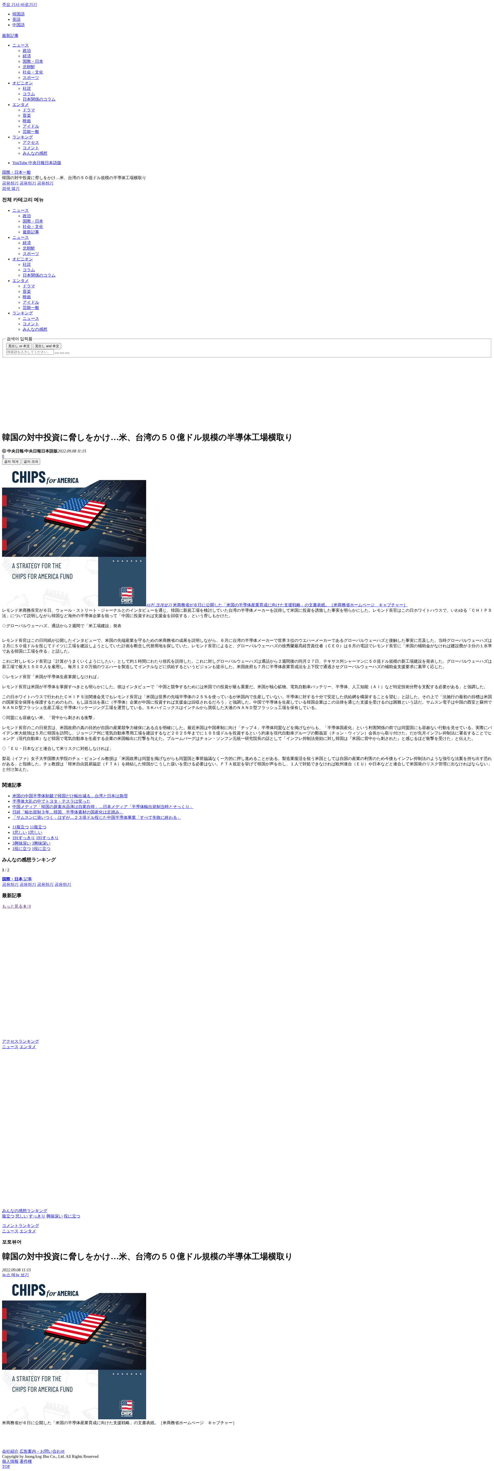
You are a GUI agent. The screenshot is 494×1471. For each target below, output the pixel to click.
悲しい (21, 1216)
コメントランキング (20, 1225)
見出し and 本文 (47, 346)
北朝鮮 (29, 67)
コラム (29, 94)
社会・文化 (33, 72)
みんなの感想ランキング (24, 1211)
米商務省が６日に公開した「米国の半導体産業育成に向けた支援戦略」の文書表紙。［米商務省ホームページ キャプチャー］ (290, 605)
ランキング (22, 137)
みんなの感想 (35, 153)
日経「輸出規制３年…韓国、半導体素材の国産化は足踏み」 (67, 812)
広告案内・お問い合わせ (42, 1451)
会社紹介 (10, 1451)
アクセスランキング (20, 1041)
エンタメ (20, 104)
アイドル (31, 126)
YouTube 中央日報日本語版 (36, 163)
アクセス (31, 142)
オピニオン (22, 83)
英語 (16, 19)
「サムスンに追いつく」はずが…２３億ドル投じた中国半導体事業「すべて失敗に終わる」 (96, 817)
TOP (6, 1466)
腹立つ (8, 1216)
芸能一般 (31, 131)
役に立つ (72, 1216)
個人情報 (10, 1461)
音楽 (27, 115)
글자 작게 (11, 461)
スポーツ (31, 77)
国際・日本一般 (16, 172)
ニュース (20, 45)
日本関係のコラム (39, 99)
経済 (27, 56)
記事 (17, 879)
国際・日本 (33, 61)
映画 (27, 121)
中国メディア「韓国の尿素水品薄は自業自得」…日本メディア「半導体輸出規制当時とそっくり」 (102, 806)
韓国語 (18, 14)
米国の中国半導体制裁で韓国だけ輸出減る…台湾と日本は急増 (70, 796)
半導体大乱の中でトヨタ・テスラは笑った (51, 801)
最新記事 (10, 35)
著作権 (26, 1461)
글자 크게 (31, 461)
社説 (27, 88)
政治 (27, 50)
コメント (31, 148)
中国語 (18, 25)
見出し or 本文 (19, 346)
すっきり (37, 1216)
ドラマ (29, 110)
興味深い (54, 1216)
